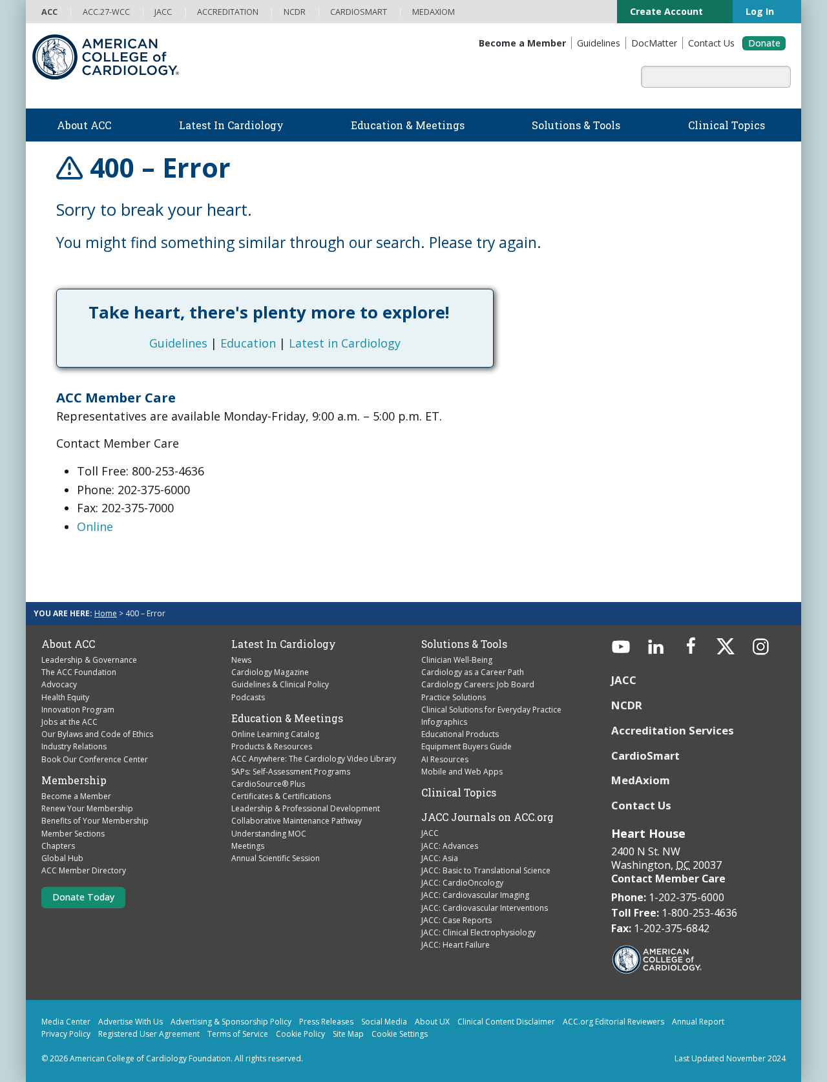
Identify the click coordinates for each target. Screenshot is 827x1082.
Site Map (348, 1033)
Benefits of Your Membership (95, 820)
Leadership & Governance (89, 659)
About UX (432, 1021)
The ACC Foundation (78, 672)
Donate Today (83, 897)
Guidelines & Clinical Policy (280, 684)
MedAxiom (640, 780)
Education (248, 343)
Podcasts (248, 697)
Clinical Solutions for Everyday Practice (491, 709)
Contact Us (641, 805)
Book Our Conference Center (94, 759)
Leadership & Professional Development (305, 808)
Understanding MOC (268, 833)
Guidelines (178, 343)
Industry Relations (74, 746)
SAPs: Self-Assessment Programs (290, 771)
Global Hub (62, 858)
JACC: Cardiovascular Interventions (484, 907)
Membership (74, 780)
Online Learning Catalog (275, 734)
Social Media (384, 1021)
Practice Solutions (453, 697)
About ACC (68, 644)
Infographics (444, 721)
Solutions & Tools (464, 644)
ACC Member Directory (83, 870)
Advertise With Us (130, 1021)
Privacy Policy (65, 1033)
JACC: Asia (439, 858)
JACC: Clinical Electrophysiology (478, 932)
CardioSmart (645, 755)
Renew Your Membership (87, 808)
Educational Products (460, 734)
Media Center (65, 1021)
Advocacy (59, 684)
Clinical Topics (458, 792)
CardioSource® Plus (268, 783)
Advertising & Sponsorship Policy (231, 1021)
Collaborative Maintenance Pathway (296, 820)
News (241, 659)
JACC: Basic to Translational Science (485, 870)
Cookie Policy (300, 1033)
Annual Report (698, 1021)
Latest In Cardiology (283, 644)
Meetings (247, 845)
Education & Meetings (287, 718)
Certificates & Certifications (281, 796)
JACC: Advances (449, 845)
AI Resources (444, 759)
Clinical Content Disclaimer (506, 1021)
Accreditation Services (674, 730)
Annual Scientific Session (275, 858)
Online (95, 526)
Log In (761, 11)
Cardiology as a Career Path (472, 672)
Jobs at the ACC (69, 721)
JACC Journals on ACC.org (487, 817)
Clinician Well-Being (456, 659)
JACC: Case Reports (456, 920)
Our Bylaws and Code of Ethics (97, 734)
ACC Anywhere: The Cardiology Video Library (313, 758)
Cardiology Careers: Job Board (477, 684)
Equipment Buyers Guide (466, 746)
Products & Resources (271, 746)
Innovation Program (77, 709)
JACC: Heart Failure (455, 944)
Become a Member (76, 796)
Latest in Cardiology (345, 343)
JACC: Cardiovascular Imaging (475, 895)
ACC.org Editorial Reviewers (613, 1021)
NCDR (626, 705)
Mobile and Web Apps (462, 771)
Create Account (668, 11)
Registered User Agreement (149, 1033)
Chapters (58, 845)
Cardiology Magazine (270, 672)
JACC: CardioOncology (462, 882)
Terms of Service (237, 1033)
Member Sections (73, 833)
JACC (430, 832)
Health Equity (65, 697)
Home (105, 613)
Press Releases (326, 1021)
